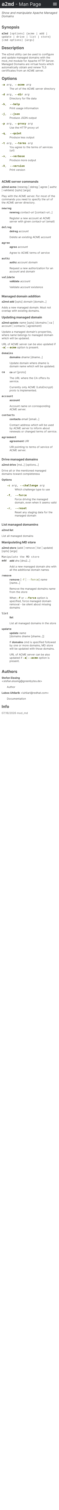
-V (3, 165)
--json (15, 114)
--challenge (29, 485)
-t (3, 143)
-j (3, 114)
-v (3, 156)
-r (8, 508)
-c (8, 485)
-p (3, 123)
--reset (21, 508)
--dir (19, 94)
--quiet (15, 133)
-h (3, 104)
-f (8, 495)
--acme (20, 84)
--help (15, 104)
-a (3, 84)
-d (3, 94)
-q (3, 133)
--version (17, 165)
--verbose (17, 156)
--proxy (20, 123)
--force (21, 495)
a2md (21, 4)
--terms (20, 143)
